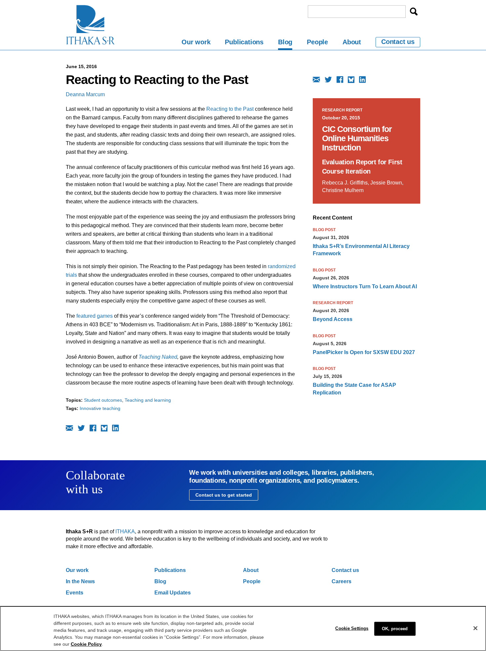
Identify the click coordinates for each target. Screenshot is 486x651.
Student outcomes (103, 400)
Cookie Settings (351, 628)
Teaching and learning (148, 400)
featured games (94, 316)
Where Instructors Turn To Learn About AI (365, 286)
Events (74, 592)
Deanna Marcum (85, 94)
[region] (243, 628)
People (317, 42)
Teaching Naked (158, 357)
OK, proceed (395, 628)
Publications (244, 42)
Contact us (398, 41)
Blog (285, 42)
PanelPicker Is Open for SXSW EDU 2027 (364, 352)
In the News (80, 581)
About (352, 42)
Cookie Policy (86, 644)
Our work (196, 42)
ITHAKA (125, 531)
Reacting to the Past (230, 109)
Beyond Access (332, 319)
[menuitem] (196, 43)
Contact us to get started (223, 495)
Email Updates (172, 592)
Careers (341, 581)
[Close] (475, 628)
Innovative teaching (100, 408)
